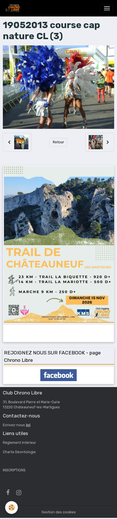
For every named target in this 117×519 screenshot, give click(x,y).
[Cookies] (11, 507)
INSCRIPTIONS (14, 470)
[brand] (13, 8)
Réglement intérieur (19, 443)
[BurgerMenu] (107, 8)
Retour (58, 142)
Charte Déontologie (19, 452)
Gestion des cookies (58, 512)
